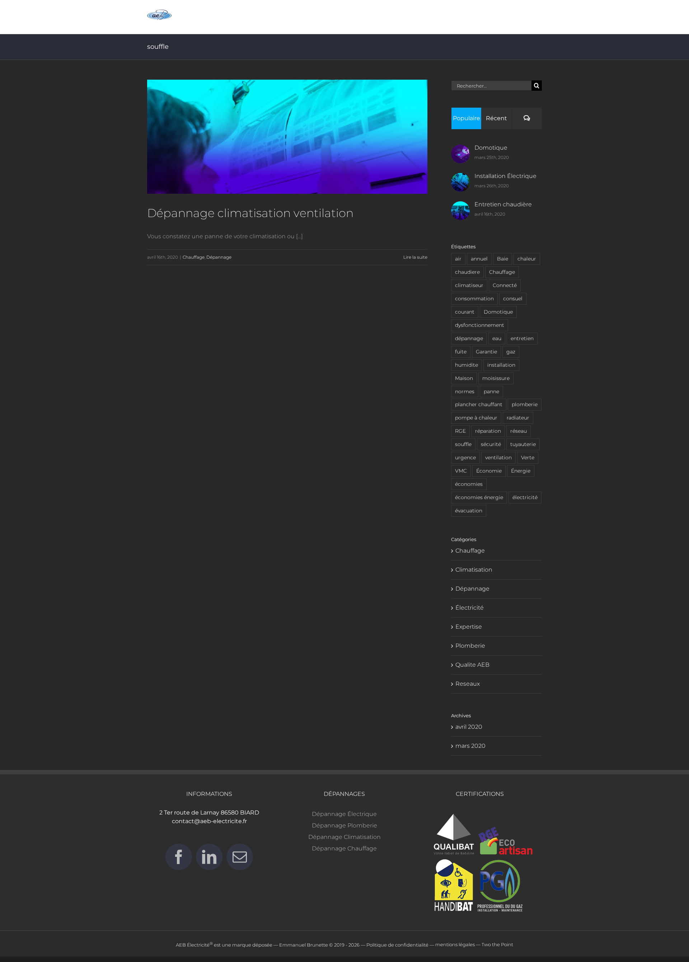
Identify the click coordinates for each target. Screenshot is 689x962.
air (458, 258)
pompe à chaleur (476, 417)
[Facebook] (178, 857)
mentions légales (455, 945)
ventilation (498, 457)
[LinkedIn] (209, 857)
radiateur (518, 417)
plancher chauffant (478, 404)
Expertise (468, 626)
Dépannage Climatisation (344, 837)
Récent (496, 118)
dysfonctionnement (479, 325)
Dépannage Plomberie (344, 825)
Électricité (469, 607)
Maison (464, 378)
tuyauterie (523, 444)
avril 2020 (468, 726)
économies (469, 484)
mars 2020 (470, 745)
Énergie (520, 471)
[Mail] (239, 857)
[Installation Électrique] (460, 178)
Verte (527, 457)
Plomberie (470, 645)
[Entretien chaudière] (460, 206)
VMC (461, 471)
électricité (525, 497)
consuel (512, 298)
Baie (502, 258)
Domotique (490, 147)
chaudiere (467, 272)
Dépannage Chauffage (344, 848)
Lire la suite (415, 257)
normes (464, 391)
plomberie (525, 404)
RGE (460, 431)
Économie (489, 471)
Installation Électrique (505, 176)
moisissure (496, 378)
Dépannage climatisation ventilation (250, 213)
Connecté (505, 285)
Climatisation (473, 569)
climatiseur (469, 285)
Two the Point (497, 945)
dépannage (469, 338)
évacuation (468, 510)
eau (496, 338)
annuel (479, 258)
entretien (522, 338)
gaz (510, 351)
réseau (518, 431)
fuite (461, 351)
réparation (488, 431)
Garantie (486, 351)
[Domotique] (460, 150)
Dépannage (218, 257)
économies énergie (479, 497)
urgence (465, 457)
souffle (463, 444)
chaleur (526, 258)
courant (464, 312)
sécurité (491, 444)
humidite (466, 365)
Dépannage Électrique (344, 814)
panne (491, 391)
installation (501, 365)
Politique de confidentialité (397, 945)
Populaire (466, 118)
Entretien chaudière (503, 204)
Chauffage (194, 257)
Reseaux (467, 683)
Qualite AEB (472, 664)
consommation (474, 298)
